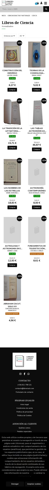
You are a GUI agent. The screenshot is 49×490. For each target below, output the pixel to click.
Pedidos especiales (24, 431)
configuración (24, 476)
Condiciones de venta (24, 408)
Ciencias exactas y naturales (19, 15)
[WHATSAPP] (28, 374)
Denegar (15, 484)
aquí (31, 473)
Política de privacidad (25, 412)
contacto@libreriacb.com (24, 388)
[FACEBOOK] (24, 374)
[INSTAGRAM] (20, 374)
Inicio (4, 15)
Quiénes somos (24, 428)
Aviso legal (24, 404)
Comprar (12, 90)
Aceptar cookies (34, 484)
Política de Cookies (24, 415)
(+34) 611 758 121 (24, 385)
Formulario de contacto (24, 392)
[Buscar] (46, 9)
